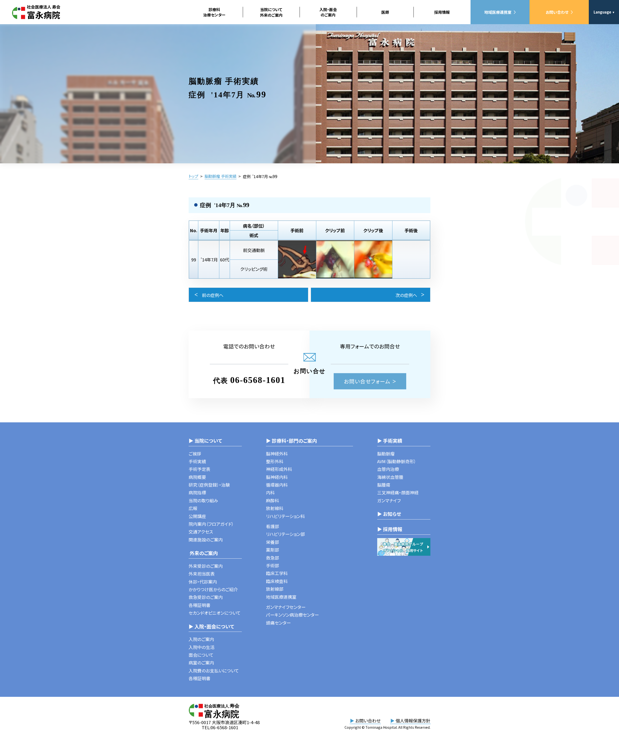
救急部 (272, 558)
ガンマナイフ (389, 500)
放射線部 (274, 589)
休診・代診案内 (203, 581)
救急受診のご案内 (206, 597)
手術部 (272, 565)
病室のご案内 (201, 662)
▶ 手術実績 (389, 440)
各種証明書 (199, 605)
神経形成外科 (279, 469)
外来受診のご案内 (206, 566)
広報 (193, 508)
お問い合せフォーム (367, 381)
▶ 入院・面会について (211, 626)
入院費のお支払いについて (214, 670)
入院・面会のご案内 (328, 12)
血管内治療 (388, 469)
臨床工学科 (277, 573)
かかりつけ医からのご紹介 (213, 589)
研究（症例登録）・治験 (209, 485)
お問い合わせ (557, 12)
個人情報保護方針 (410, 720)
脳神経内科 (277, 477)
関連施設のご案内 (206, 539)
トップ (193, 176)
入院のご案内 (201, 639)
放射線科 (274, 508)
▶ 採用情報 (389, 529)
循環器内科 (277, 485)
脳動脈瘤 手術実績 (220, 176)
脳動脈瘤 (386, 453)
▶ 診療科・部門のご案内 (291, 440)
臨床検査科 (277, 581)
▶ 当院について (205, 440)
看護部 (272, 526)
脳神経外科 (277, 453)
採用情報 (442, 12)
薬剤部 (272, 550)
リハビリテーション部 (285, 534)
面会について (201, 655)
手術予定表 (199, 469)
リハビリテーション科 (285, 516)
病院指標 (197, 492)
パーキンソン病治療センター (292, 615)
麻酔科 (272, 500)
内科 (270, 492)
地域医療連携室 (497, 12)
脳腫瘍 (383, 485)
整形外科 (274, 461)
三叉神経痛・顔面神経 (398, 492)
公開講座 (197, 516)
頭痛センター (278, 623)
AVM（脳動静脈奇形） (396, 461)
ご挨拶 (195, 453)
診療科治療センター (214, 12)
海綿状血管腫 (390, 477)
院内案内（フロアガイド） (211, 524)
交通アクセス (201, 531)
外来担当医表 (202, 573)
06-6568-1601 (257, 380)
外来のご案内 (203, 552)
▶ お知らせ (389, 513)
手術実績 (197, 461)
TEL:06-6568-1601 (220, 727)
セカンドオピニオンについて (215, 613)
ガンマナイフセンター (286, 607)
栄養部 (272, 542)
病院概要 (197, 477)
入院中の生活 (201, 647)
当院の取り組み (203, 500)
